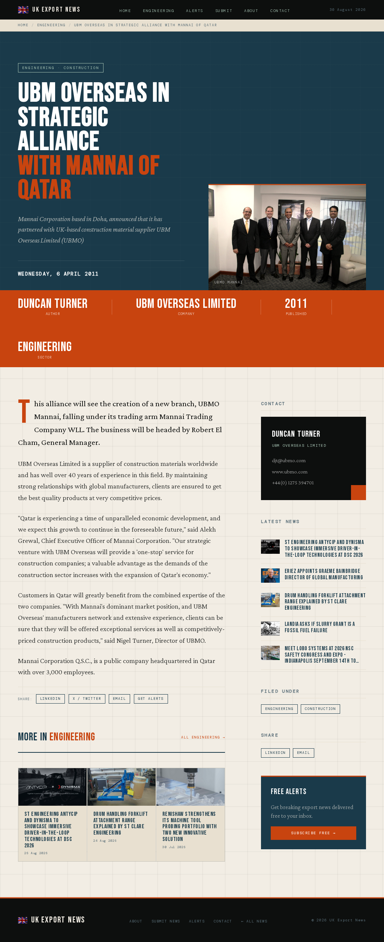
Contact (280, 10)
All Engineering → (203, 737)
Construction (320, 709)
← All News (254, 921)
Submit (223, 10)
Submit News (166, 921)
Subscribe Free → (313, 832)
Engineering (158, 10)
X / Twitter (87, 698)
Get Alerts (151, 698)
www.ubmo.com (290, 472)
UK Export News (56, 10)
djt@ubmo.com (289, 460)
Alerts (194, 10)
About (251, 10)
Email (119, 698)
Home (125, 10)
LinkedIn (50, 698)
